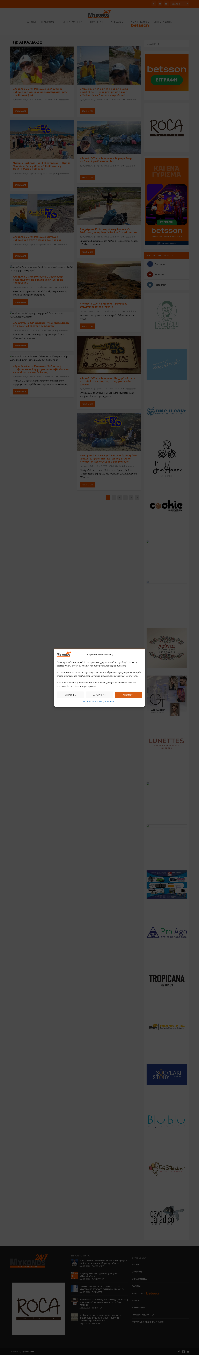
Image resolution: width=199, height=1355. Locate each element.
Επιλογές (70, 694)
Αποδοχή (128, 694)
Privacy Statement (106, 701)
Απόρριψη (99, 694)
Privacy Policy (89, 701)
